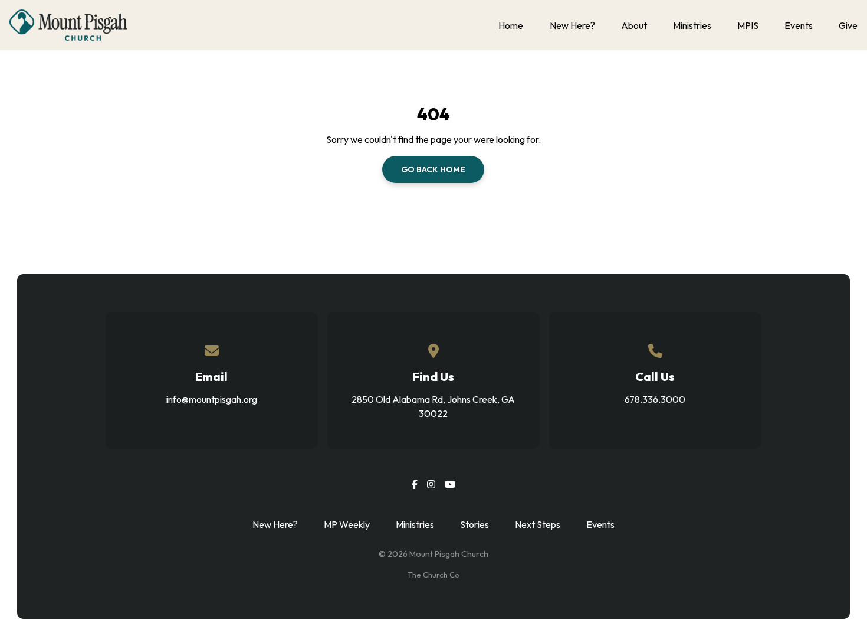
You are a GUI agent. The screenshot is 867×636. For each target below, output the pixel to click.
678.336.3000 (655, 399)
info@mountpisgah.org (211, 399)
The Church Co (433, 574)
